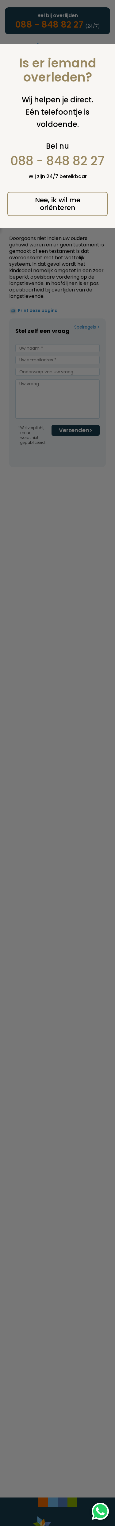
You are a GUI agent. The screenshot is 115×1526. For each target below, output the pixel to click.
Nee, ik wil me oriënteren (57, 203)
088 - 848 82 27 (57, 160)
